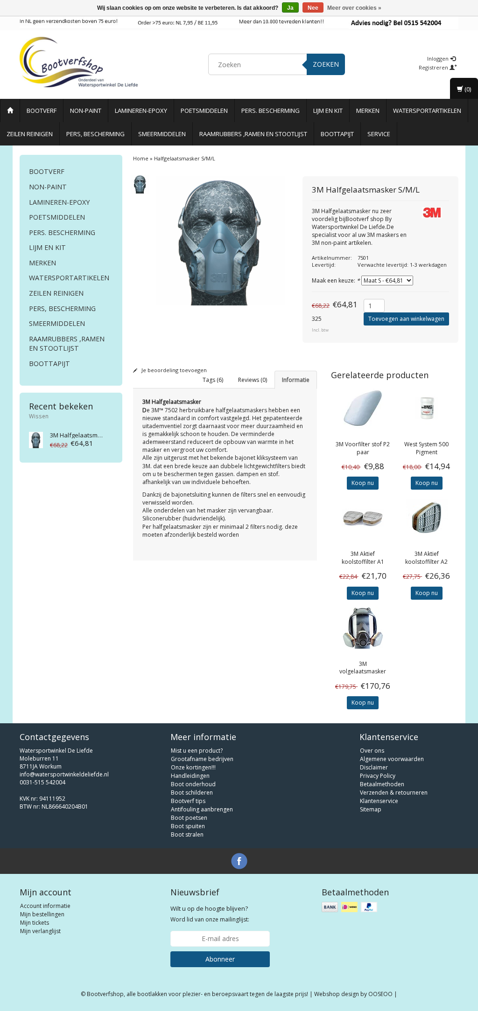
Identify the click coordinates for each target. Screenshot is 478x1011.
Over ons (372, 751)
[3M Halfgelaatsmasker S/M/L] (36, 439)
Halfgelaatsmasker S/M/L (91, 435)
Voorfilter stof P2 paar (363, 448)
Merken (368, 110)
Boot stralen (187, 834)
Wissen (39, 416)
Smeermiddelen (162, 134)
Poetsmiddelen (204, 110)
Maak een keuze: (336, 280)
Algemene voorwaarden (392, 759)
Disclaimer (374, 767)
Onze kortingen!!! (193, 767)
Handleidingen (190, 776)
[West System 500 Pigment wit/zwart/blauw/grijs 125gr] (426, 408)
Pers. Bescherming (270, 110)
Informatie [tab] (295, 380)
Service (378, 134)
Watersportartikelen (427, 110)
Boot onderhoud (193, 784)
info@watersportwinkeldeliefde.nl (64, 774)
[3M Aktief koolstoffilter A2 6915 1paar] (426, 517)
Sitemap (370, 809)
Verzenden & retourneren (394, 792)
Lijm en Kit (328, 110)
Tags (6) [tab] (213, 380)
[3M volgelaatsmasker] (363, 627)
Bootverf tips (188, 801)
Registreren (434, 67)
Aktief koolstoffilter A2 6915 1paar (426, 562)
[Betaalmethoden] (350, 907)
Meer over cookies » (354, 8)
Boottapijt (337, 134)
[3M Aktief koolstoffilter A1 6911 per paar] (363, 517)
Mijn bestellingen (42, 914)
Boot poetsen (189, 818)
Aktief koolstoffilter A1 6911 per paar (363, 562)
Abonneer (220, 959)
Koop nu (362, 483)
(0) (467, 89)
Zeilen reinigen (30, 134)
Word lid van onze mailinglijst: (209, 914)
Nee (313, 8)
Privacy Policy (377, 776)
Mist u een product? (197, 751)
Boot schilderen (192, 792)
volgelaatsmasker (362, 668)
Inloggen (438, 58)
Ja (290, 8)
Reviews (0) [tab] (252, 380)
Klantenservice (379, 801)
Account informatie (45, 906)
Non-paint (85, 110)
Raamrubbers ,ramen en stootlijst (253, 134)
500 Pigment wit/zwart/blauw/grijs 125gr (426, 455)
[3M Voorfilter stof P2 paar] (363, 408)
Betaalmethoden (382, 784)
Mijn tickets (34, 923)
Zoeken (326, 64)
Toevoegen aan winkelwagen (406, 319)
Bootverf (41, 110)
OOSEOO (380, 994)
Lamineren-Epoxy (141, 110)
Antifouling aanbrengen (202, 809)
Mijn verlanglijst (40, 931)
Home (140, 158)
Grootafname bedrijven (202, 759)
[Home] (10, 110)
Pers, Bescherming (95, 134)
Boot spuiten (188, 826)
